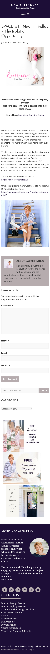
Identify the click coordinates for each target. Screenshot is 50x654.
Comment (7, 305)
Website (5, 365)
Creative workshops (11, 612)
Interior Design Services (14, 603)
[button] (23, 14)
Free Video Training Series (31, 115)
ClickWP (4, 649)
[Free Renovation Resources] (22, 468)
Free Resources (9, 618)
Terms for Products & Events (16, 631)
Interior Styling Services (14, 606)
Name (5, 340)
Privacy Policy (8, 625)
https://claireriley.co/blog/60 (14, 179)
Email (5, 353)
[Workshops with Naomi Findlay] (22, 436)
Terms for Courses (11, 628)
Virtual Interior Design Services (17, 609)
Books (4, 615)
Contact (24, 649)
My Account (14, 649)
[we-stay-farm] (25, 501)
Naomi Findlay (25, 5)
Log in (31, 649)
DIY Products (8, 621)
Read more (6, 579)
